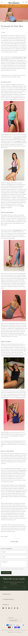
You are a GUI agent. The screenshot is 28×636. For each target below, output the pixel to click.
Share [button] (3, 32)
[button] (1, 2)
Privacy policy (17, 630)
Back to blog (15, 541)
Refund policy (11, 630)
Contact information (18, 632)
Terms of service (24, 630)
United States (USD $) (13, 620)
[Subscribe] (23, 587)
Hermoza (6, 630)
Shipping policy (10, 632)
